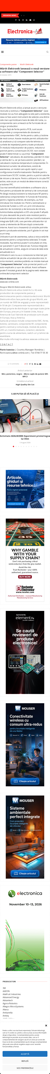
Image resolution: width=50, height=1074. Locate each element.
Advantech (8, 1000)
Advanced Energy (11, 997)
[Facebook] (15, 20)
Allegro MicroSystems (13, 1006)
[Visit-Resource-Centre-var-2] (25, 39)
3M (4, 988)
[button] (46, 1025)
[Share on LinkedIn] (37, 364)
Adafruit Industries (12, 994)
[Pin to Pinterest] (35, 364)
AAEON (6, 991)
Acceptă (25, 1054)
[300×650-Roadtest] (25, 612)
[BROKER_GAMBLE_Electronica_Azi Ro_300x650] (25, 520)
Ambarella (7, 1012)
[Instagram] (23, 20)
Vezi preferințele (25, 1068)
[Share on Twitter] (32, 364)
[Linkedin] (26, 20)
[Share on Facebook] (29, 364)
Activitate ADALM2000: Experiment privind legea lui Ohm (25, 437)
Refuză (25, 1061)
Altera (5, 1009)
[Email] (30, 20)
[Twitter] (19, 20)
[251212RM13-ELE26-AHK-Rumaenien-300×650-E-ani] (25, 889)
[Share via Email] (40, 364)
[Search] (47, 52)
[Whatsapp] (34, 20)
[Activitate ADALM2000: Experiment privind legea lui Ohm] (25, 415)
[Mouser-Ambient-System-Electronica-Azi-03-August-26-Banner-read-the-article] (25, 797)
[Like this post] (27, 364)
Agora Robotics (10, 1003)
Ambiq (6, 1015)
